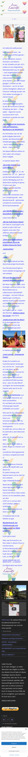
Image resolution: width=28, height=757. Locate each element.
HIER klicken (6, 620)
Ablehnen (14, 747)
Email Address (7, 727)
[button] (26, 729)
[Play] (14, 592)
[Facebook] (4, 720)
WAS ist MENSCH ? (8, 655)
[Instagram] (8, 720)
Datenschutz (12, 754)
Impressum (17, 754)
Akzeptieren (14, 743)
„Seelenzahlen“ (8, 249)
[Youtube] (12, 720)
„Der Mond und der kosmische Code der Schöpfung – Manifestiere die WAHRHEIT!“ (14, 127)
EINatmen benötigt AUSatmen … (13, 638)
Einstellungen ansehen (14, 751)
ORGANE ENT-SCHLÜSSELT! (11, 635)
